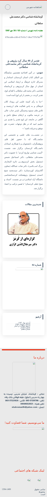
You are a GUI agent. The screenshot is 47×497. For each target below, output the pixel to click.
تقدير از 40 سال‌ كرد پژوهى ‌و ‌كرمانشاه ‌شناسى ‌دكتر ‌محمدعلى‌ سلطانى (26, 17)
